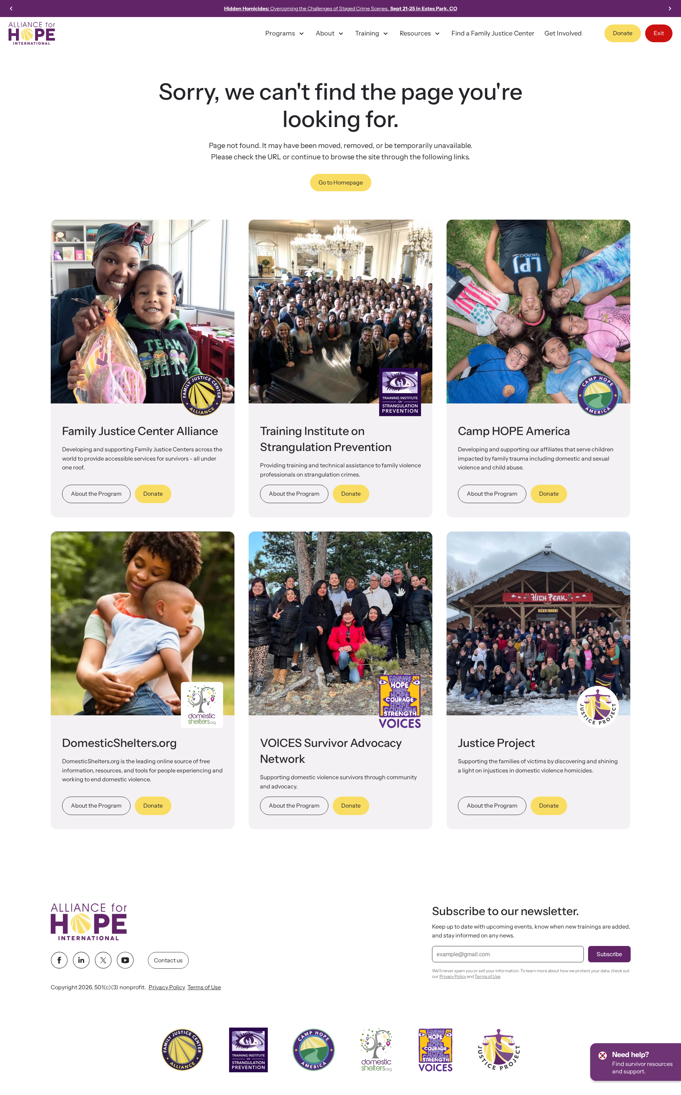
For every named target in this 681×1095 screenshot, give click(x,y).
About (325, 33)
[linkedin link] (81, 960)
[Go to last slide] (11, 8)
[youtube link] (125, 960)
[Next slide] (669, 8)
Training (367, 33)
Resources (415, 33)
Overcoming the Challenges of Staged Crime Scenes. (340, 8)
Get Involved (563, 33)
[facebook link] (59, 960)
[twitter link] (103, 960)
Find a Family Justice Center (493, 33)
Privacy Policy (167, 987)
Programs (280, 33)
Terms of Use (204, 987)
